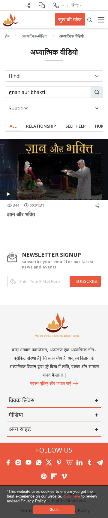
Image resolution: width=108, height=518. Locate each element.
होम (7, 36)
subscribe (87, 281)
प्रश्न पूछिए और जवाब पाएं (51, 383)
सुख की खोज (70, 19)
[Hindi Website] (10, 19)
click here (72, 496)
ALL (13, 126)
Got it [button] (54, 509)
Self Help (75, 126)
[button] (50, 501)
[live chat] (41, 5)
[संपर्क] (58, 5)
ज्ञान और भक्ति (21, 214)
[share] (28, 5)
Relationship (41, 126)
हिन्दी (75, 5)
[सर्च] (89, 19)
